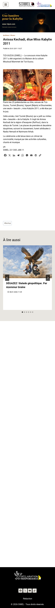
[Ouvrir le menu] (5, 4)
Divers (13, 35)
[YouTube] (30, 591)
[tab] (22, 312)
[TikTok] (34, 591)
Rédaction (27, 598)
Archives (6, 35)
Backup (7, 223)
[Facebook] (20, 591)
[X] (25, 591)
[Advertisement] (27, 188)
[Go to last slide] (7, 278)
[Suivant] (48, 278)
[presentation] (27, 261)
